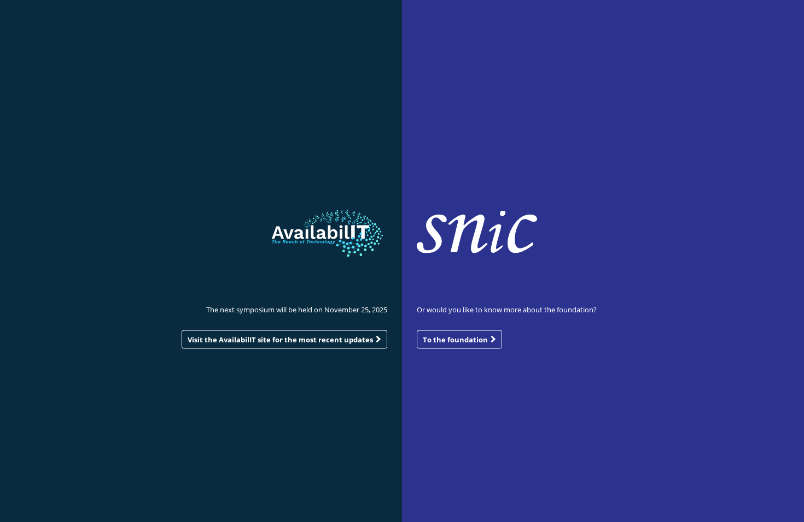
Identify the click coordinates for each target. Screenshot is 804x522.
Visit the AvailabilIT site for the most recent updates (281, 339)
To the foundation (456, 339)
